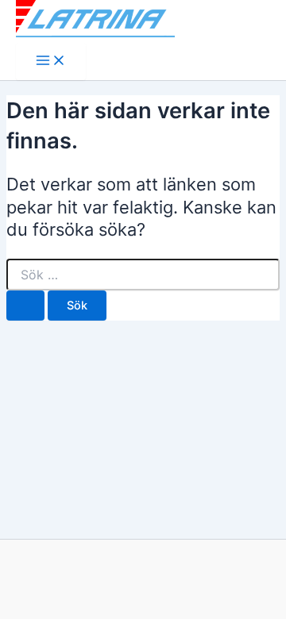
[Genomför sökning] (25, 305)
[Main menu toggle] (51, 61)
